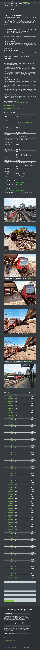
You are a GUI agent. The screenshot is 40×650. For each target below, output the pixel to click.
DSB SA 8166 (10, 510)
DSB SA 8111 (10, 414)
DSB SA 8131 (10, 449)
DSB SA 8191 (10, 554)
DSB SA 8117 (10, 424)
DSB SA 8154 (10, 489)
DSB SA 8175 (10, 526)
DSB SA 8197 (10, 564)
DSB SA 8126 (10, 440)
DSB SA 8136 (10, 457)
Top (10, 645)
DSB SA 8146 (10, 475)
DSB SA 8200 (10, 570)
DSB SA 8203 (10, 575)
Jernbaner (10, 3)
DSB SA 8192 (10, 556)
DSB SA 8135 (10, 456)
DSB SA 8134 (10, 454)
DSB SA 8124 (10, 436)
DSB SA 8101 (10, 396)
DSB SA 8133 (10, 452)
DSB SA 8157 (10, 494)
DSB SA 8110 (10, 412)
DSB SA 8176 (10, 528)
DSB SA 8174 (10, 524)
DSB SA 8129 (10, 445)
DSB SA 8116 (10, 422)
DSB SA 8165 (10, 508)
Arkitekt (29, 3)
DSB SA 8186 (10, 545)
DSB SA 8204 (10, 577)
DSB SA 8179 (10, 533)
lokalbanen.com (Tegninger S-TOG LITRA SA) (11, 108)
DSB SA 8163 (10, 505)
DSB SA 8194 (10, 559)
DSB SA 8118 (10, 426)
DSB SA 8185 (10, 543)
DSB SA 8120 (10, 429)
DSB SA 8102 (10, 398)
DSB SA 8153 (10, 487)
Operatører (20, 3)
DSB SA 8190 (10, 552)
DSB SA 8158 (10, 496)
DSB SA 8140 (10, 464)
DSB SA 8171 (10, 519)
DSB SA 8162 (10, 503)
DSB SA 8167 (10, 512)
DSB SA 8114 (10, 419)
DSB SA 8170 (10, 517)
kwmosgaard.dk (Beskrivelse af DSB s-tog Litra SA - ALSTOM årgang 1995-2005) (17, 102)
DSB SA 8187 (10, 547)
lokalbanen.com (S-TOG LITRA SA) (10, 105)
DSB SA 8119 (10, 428)
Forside (5, 3)
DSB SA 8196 (10, 563)
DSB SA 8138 (10, 461)
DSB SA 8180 (10, 535)
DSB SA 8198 (10, 566)
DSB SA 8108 (10, 408)
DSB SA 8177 (10, 529)
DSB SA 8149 (10, 480)
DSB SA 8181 (10, 536)
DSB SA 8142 (10, 468)
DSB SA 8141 (10, 466)
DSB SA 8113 (10, 417)
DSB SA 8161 (10, 501)
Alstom (17, 120)
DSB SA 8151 (10, 484)
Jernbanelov (6, 5)
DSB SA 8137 (10, 459)
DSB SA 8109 (10, 410)
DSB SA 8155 (10, 491)
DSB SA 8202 (10, 573)
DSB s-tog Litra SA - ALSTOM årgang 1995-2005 (25, 122)
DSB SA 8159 (10, 498)
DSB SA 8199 (10, 568)
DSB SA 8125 (10, 438)
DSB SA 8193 (10, 557)
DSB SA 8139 (10, 463)
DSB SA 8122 (10, 433)
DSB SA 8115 (10, 421)
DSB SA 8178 (10, 531)
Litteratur (11, 5)
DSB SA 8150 (10, 482)
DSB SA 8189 (10, 550)
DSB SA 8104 (10, 401)
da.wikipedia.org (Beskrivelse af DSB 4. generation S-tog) (13, 109)
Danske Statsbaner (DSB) (23, 184)
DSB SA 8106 (10, 405)
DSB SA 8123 (10, 435)
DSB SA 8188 (10, 549)
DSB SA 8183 (10, 540)
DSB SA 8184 (10, 542)
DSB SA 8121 (10, 431)
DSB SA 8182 (10, 538)
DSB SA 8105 (10, 403)
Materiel (24, 3)
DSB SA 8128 (10, 443)
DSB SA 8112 (10, 415)
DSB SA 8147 (10, 477)
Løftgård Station (13, 1)
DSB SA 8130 (10, 447)
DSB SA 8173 (10, 522)
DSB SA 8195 (10, 561)
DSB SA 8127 (10, 442)
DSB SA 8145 (10, 473)
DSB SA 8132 (10, 450)
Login (16, 5)
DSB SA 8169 (10, 515)
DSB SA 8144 (10, 471)
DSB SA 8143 (10, 470)
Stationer (15, 3)
